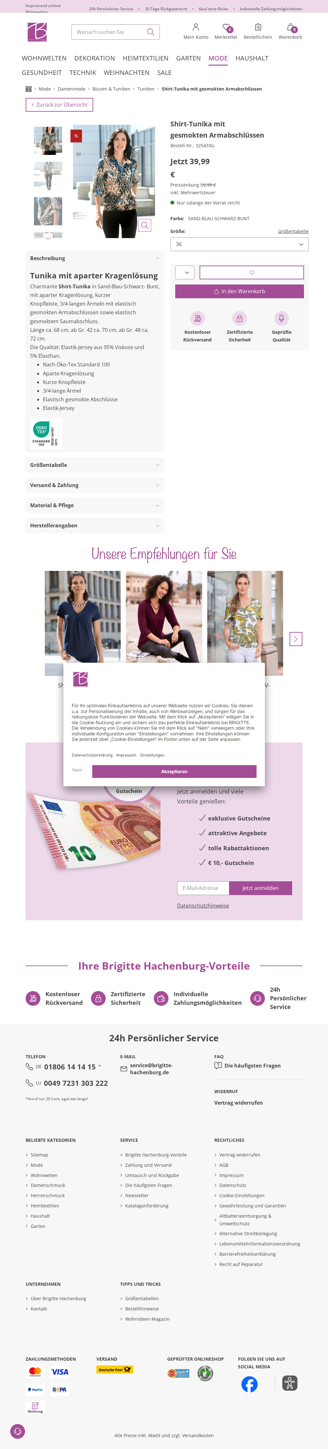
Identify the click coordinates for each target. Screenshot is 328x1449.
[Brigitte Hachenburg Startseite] (37, 32)
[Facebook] (249, 1384)
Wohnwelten (44, 1175)
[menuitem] (44, 58)
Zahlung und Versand (148, 1165)
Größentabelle (293, 231)
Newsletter (137, 1195)
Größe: (177, 231)
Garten (38, 1226)
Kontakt (39, 1309)
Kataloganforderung (146, 1206)
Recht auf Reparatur (241, 1264)
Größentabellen (142, 1298)
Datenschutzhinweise (203, 905)
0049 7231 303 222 (76, 1083)
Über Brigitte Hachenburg (58, 1298)
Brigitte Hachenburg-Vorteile (156, 1155)
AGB (223, 1165)
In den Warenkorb (243, 291)
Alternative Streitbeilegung (248, 1233)
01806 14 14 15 (70, 1066)
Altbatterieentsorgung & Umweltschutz (245, 1220)
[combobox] (115, 32)
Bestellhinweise (142, 1309)
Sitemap (39, 1155)
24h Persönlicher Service (111, 9)
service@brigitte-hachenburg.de (151, 1069)
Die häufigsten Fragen (253, 1065)
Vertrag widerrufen (238, 1102)
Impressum (231, 1175)
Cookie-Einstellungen (242, 1195)
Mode (37, 1165)
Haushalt (40, 1216)
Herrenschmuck (48, 1195)
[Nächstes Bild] (48, 238)
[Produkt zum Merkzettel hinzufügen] (252, 272)
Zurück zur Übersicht (62, 104)
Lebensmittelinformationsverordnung (259, 1244)
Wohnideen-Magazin (147, 1319)
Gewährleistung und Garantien (252, 1206)
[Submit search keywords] (151, 32)
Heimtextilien (45, 1206)
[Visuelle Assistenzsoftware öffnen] (286, 1383)
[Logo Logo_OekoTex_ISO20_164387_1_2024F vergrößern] (46, 433)
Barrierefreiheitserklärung (247, 1254)
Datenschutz (232, 1185)
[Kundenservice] (17, 1431)
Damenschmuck (48, 1185)
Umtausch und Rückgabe (152, 1175)
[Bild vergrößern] (144, 225)
